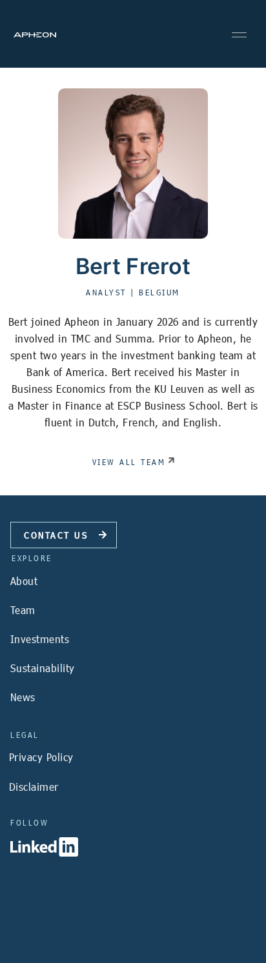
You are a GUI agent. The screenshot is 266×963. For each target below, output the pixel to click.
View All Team (129, 462)
